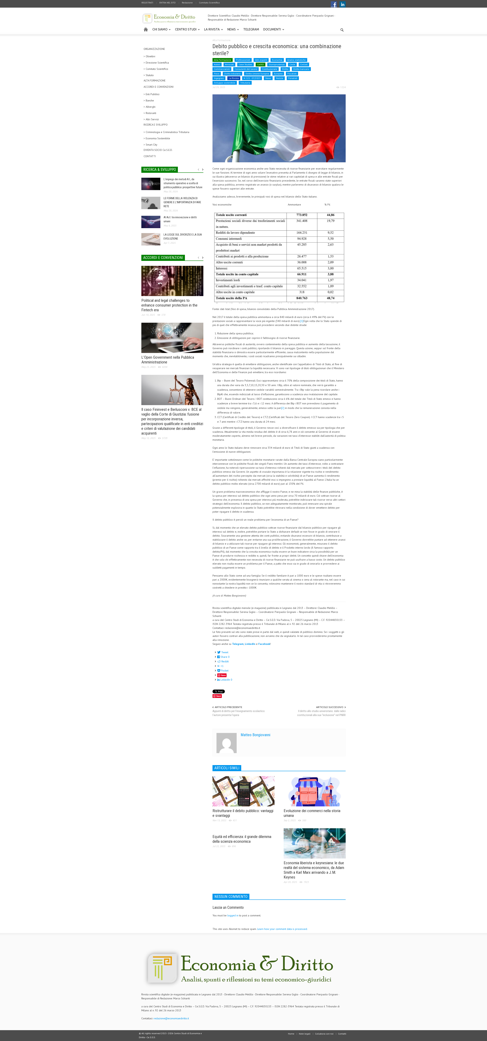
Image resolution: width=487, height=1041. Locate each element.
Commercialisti (222, 69)
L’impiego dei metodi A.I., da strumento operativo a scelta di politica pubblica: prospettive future (183, 183)
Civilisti (304, 64)
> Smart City (150, 144)
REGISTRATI (147, 2)
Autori (217, 64)
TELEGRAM (251, 29)
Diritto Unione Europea (257, 73)
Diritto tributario (232, 73)
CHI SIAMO (158, 31)
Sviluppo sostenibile (224, 82)
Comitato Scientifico (209, 2)
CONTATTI (150, 156)
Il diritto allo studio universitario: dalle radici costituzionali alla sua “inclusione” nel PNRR (321, 713)
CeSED (260, 64)
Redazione (187, 2)
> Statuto (149, 75)
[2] (282, 408)
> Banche (149, 100)
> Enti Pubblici (151, 94)
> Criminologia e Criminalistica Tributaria (166, 132)
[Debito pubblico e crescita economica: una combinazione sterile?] (279, 128)
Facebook (264, 644)
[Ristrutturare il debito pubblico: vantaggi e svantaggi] (243, 791)
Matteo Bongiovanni (255, 735)
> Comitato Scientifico (156, 69)
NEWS (230, 31)
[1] (301, 321)
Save (223, 675)
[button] (342, 29)
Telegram (238, 644)
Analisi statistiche (296, 59)
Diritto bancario (301, 69)
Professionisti (243, 59)
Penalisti (292, 78)
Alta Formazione (221, 40)
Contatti (342, 1033)
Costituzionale (269, 69)
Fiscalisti (292, 73)
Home (291, 1033)
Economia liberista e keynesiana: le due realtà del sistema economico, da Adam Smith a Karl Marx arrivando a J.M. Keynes (314, 870)
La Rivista (234, 78)
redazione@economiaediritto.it (171, 1018)
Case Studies (245, 64)
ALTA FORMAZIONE (155, 80)
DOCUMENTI (271, 31)
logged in (232, 915)
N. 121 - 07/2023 (252, 78)
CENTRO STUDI (185, 31)
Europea (278, 73)
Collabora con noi (324, 1033)
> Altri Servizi (151, 119)
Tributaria (245, 82)
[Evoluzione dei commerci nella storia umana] (315, 791)
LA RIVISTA (211, 31)
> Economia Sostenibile (157, 138)
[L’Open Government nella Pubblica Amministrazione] (172, 337)
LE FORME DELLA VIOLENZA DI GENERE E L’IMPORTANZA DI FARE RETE (182, 202)
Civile (292, 64)
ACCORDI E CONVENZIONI (158, 86)
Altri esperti (261, 59)
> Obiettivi (149, 56)
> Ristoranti (150, 113)
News (268, 78)
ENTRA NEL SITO (167, 2)
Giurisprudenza (277, 64)
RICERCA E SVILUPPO (156, 124)
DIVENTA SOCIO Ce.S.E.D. (158, 150)
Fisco (216, 73)
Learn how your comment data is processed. (282, 929)
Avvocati (229, 64)
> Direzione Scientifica (156, 62)
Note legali (304, 1033)
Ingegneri (219, 78)
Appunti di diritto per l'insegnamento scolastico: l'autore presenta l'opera (238, 713)
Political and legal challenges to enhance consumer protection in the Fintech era (169, 305)
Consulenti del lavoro (246, 69)
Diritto (285, 69)
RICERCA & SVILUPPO (159, 169)
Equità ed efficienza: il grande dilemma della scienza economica (241, 839)
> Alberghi (149, 106)
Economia (277, 59)
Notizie (279, 78)
